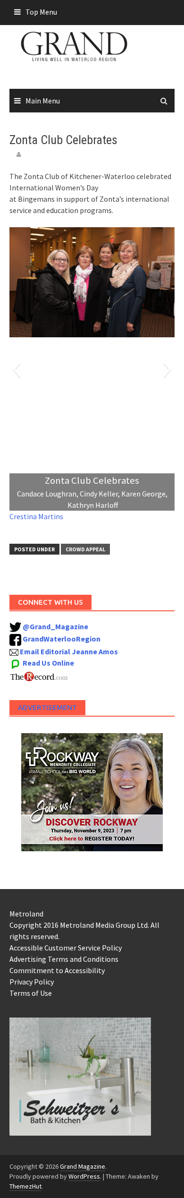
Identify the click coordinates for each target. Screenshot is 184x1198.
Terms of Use (30, 993)
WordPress (84, 1176)
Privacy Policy (31, 981)
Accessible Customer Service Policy (65, 947)
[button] (16, 368)
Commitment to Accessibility (57, 970)
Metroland (26, 913)
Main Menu (42, 100)
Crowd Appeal (85, 549)
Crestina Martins (36, 516)
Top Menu (41, 12)
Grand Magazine (82, 1166)
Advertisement (47, 707)
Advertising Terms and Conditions (63, 959)
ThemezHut (25, 1186)
